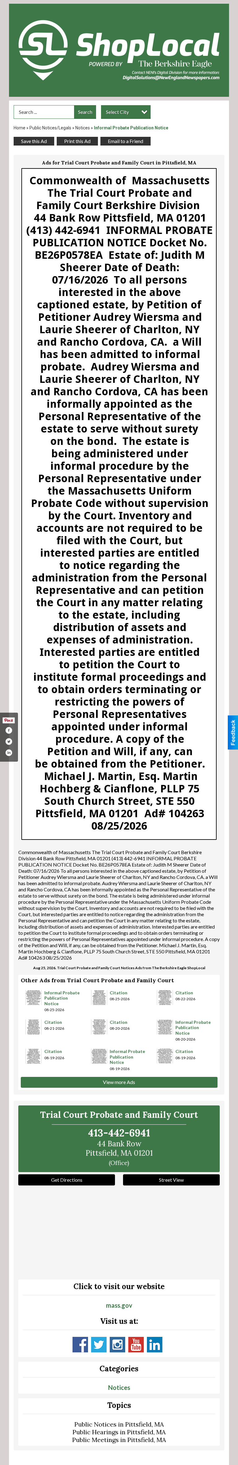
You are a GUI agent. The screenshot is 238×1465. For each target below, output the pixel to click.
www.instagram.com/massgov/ (117, 1344)
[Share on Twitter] (9, 741)
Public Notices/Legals (50, 127)
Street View (171, 1180)
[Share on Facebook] (9, 730)
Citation (118, 992)
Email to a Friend (125, 141)
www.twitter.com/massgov (99, 1344)
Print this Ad (77, 141)
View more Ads (119, 1082)
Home (19, 127)
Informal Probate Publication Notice (62, 998)
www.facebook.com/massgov (80, 1344)
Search (85, 112)
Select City (117, 112)
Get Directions (66, 1180)
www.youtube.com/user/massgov (136, 1344)
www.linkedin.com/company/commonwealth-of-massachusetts (154, 1344)
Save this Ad (34, 141)
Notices (82, 127)
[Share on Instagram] (9, 752)
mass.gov (119, 1305)
